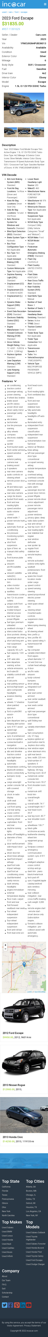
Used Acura (7, 1252)
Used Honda (7, 1240)
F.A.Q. (4, 1284)
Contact (5, 1297)
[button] (24, 964)
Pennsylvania (8, 1199)
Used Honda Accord (35, 1248)
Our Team (6, 1280)
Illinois (5, 1203)
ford (16, 12)
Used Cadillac (8, 1248)
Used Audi (6, 1244)
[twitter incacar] (4, 1306)
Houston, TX (31, 1207)
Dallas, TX (30, 1199)
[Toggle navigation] (45, 4)
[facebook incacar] (10, 1306)
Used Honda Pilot (34, 1252)
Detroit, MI (30, 1203)
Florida (5, 1191)
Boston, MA (31, 1191)
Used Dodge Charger (35, 1264)
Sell (3, 1288)
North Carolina (8, 1215)
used (4, 12)
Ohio (4, 1207)
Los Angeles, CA (33, 1211)
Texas (4, 1195)
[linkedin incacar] (22, 1306)
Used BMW (7, 1231)
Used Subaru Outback (35, 1232)
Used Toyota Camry (34, 1256)
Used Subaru (7, 1227)
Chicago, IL (31, 1195)
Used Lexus (7, 1235)
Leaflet (29, 992)
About (4, 1276)
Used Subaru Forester (36, 1244)
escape (24, 12)
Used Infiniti (7, 1256)
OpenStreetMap (39, 992)
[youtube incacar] (28, 1306)
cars (11, 12)
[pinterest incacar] (17, 1306)
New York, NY (32, 1215)
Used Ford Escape (34, 1260)
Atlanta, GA (31, 1187)
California (6, 1187)
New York (6, 1211)
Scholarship (7, 1293)
